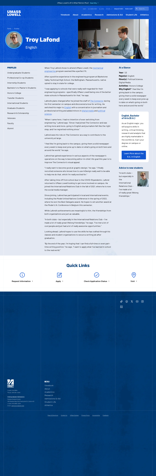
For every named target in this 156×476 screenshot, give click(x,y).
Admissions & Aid (115, 15)
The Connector (97, 101)
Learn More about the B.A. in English (134, 155)
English (67, 107)
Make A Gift (129, 9)
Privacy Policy (85, 415)
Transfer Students (15, 98)
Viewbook (65, 15)
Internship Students (16, 82)
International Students (17, 103)
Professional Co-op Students (20, 77)
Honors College (14, 93)
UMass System (74, 415)
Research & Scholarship (18, 113)
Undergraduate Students (18, 72)
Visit (84, 9)
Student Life (131, 15)
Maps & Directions (53, 415)
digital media (88, 110)
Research (99, 15)
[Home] (14, 13)
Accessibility (96, 415)
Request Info (118, 9)
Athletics (144, 15)
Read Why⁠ (93, 3)
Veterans (11, 118)
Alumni (101, 9)
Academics (86, 15)
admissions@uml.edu (17, 405)
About (75, 15)
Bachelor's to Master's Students (21, 88)
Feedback (105, 415)
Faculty (10, 123)
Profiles (16, 29)
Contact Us (64, 415)
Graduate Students (16, 108)
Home (9, 29)
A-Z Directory (92, 9)
